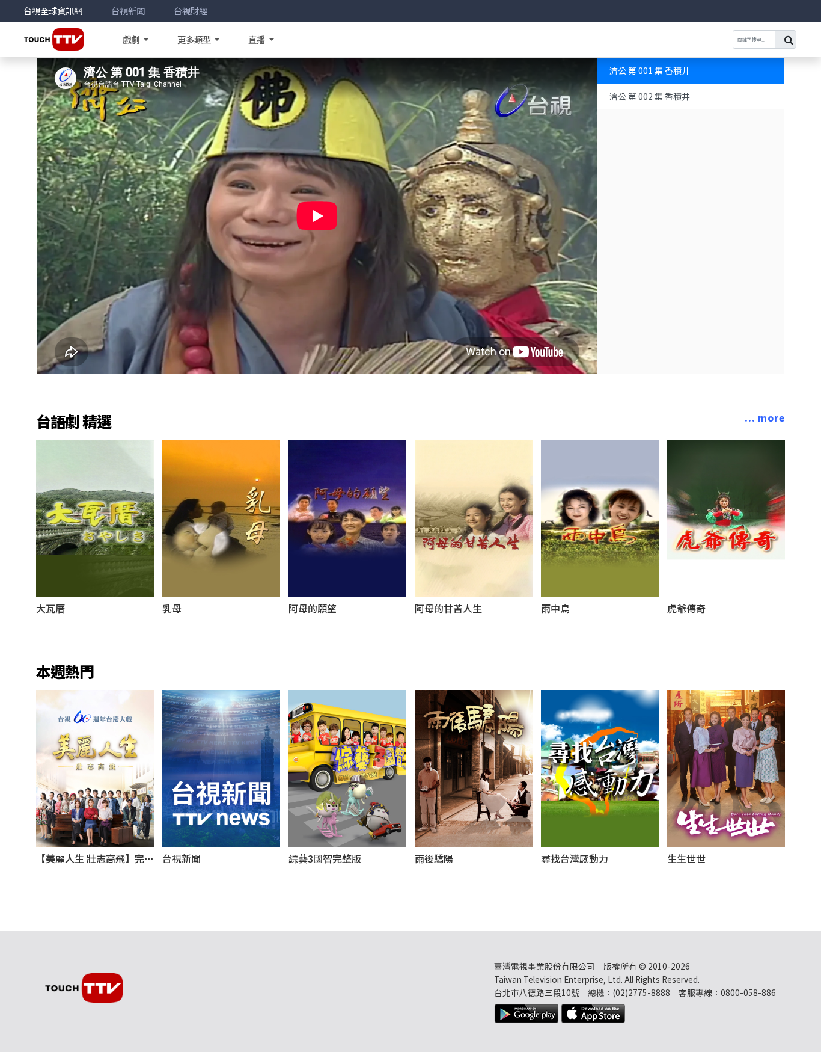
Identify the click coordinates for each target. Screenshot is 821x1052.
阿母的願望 (312, 608)
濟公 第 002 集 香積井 (649, 96)
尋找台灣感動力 (574, 858)
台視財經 (190, 10)
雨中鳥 (555, 608)
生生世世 (686, 858)
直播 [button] (257, 39)
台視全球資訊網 (52, 10)
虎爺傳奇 (686, 608)
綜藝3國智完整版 (324, 858)
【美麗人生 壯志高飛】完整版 (99, 858)
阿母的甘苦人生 (448, 608)
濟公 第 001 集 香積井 (649, 70)
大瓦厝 (50, 608)
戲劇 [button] (131, 39)
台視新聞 (128, 10)
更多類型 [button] (195, 39)
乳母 (172, 608)
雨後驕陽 (434, 858)
